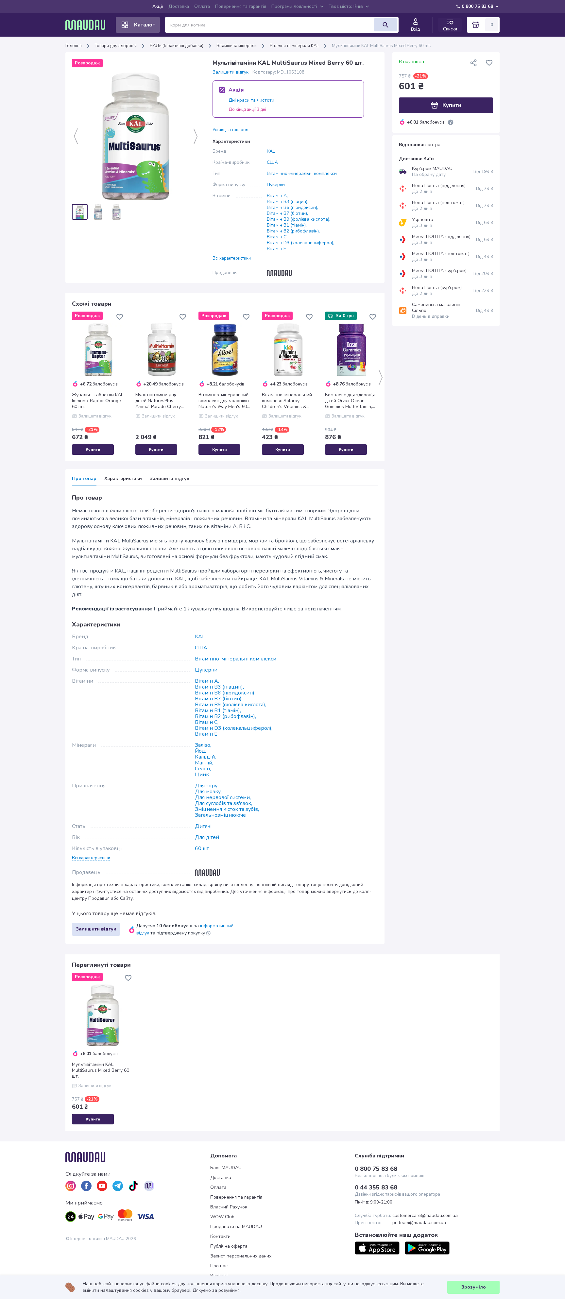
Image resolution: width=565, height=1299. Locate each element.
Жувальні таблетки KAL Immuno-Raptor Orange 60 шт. (97, 401)
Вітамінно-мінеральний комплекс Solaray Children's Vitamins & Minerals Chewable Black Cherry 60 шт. (287, 401)
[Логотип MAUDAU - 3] (137, 1157)
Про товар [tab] (84, 479)
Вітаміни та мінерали (236, 45)
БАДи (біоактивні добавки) (176, 45)
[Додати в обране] (119, 317)
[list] (70, 1186)
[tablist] (225, 481)
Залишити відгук (230, 72)
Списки (450, 29)
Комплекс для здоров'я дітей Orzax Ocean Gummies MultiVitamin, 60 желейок (350, 401)
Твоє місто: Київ (346, 6)
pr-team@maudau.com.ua (419, 1223)
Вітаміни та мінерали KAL (294, 45)
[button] (232, 258)
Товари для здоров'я (116, 45)
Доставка (178, 6)
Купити (93, 449)
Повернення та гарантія (240, 6)
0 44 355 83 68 (376, 1187)
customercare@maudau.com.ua (425, 1216)
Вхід (415, 29)
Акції (157, 6)
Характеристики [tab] (123, 479)
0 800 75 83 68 (477, 6)
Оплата (202, 6)
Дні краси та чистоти (251, 100)
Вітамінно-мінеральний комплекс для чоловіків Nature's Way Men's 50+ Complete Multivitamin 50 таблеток (224, 401)
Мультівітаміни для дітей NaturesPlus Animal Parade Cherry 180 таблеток (158, 401)
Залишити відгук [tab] (169, 479)
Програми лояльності (294, 6)
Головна (73, 45)
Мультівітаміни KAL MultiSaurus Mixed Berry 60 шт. (100, 1070)
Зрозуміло (473, 1287)
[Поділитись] (473, 63)
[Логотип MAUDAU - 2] (88, 25)
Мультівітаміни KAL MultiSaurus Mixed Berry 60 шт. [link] (381, 45)
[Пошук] (385, 24)
